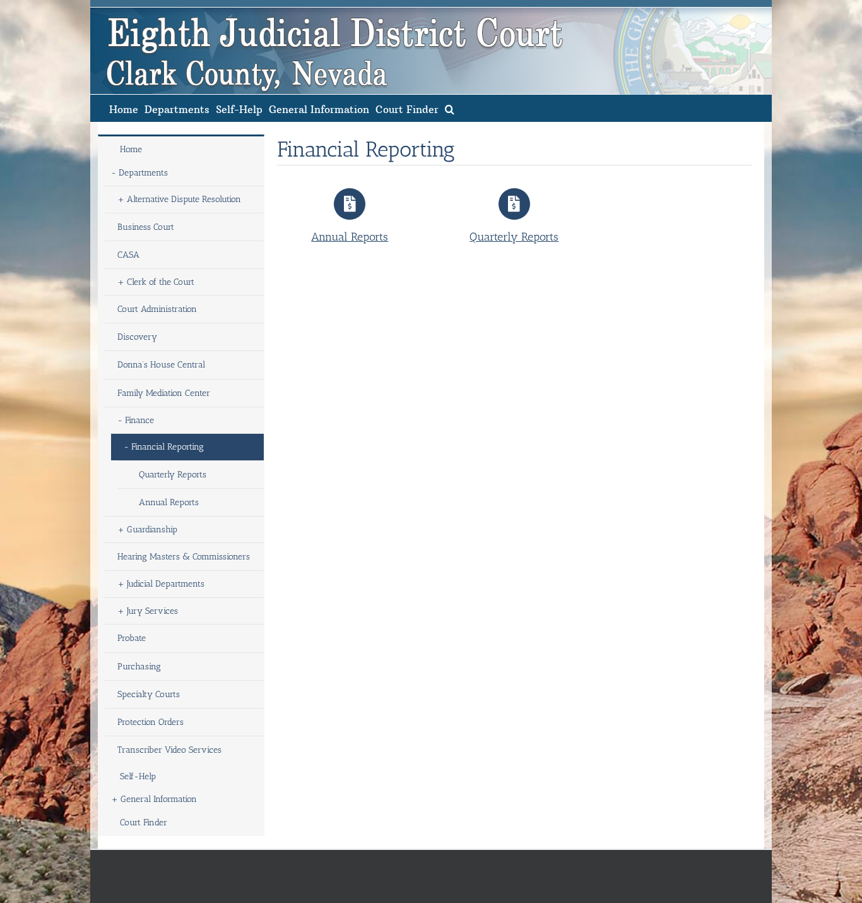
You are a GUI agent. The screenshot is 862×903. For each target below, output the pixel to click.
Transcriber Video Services (169, 750)
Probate (131, 638)
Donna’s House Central (161, 364)
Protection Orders (150, 722)
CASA (128, 254)
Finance (139, 420)
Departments (143, 172)
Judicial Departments (165, 583)
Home (131, 149)
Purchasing (139, 666)
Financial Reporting (167, 446)
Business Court (145, 227)
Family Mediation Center (163, 393)
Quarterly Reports (172, 474)
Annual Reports (169, 502)
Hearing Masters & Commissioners (183, 556)
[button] (449, 108)
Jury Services (152, 611)
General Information (159, 799)
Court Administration (157, 309)
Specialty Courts (148, 694)
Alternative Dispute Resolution (184, 199)
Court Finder (143, 822)
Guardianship (152, 529)
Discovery (137, 337)
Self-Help (138, 776)
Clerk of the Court (160, 282)
